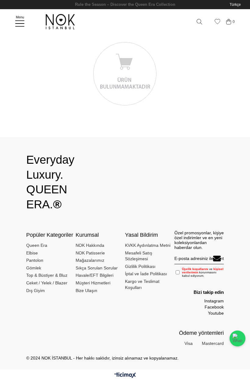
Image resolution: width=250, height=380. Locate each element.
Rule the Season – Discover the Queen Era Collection (125, 4)
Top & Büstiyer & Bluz (46, 275)
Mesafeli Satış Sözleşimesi (138, 255)
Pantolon (34, 260)
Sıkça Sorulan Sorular (97, 267)
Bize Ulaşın (86, 290)
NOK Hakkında (90, 245)
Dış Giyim (35, 290)
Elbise (32, 252)
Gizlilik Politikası (140, 266)
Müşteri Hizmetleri (93, 282)
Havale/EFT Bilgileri (94, 275)
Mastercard (213, 343)
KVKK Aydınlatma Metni (147, 245)
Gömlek (33, 267)
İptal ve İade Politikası (146, 273)
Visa (188, 343)
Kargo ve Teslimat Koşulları (142, 284)
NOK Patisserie (90, 252)
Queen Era (36, 245)
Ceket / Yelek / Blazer (46, 282)
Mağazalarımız (90, 260)
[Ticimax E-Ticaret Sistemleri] (125, 375)
